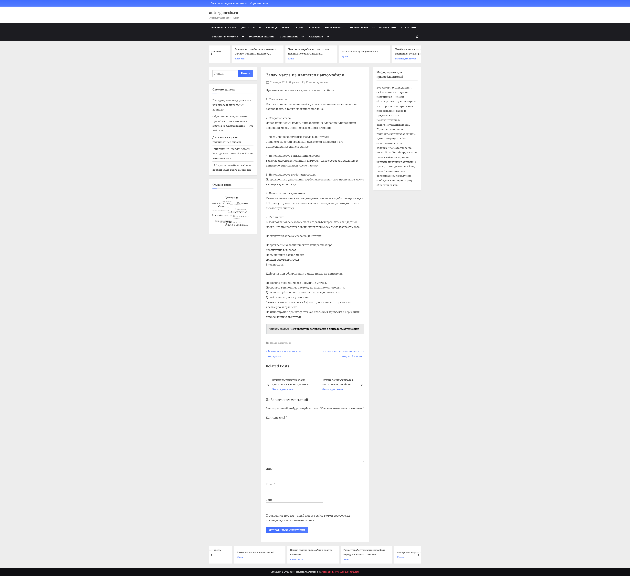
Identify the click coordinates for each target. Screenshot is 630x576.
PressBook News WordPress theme (340, 571)
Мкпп (219, 557)
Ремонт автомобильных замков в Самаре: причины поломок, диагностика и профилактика (237, 52)
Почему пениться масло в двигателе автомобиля (338, 382)
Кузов (299, 27)
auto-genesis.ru (223, 12)
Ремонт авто (387, 27)
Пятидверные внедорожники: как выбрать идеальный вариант (232, 104)
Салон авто (408, 27)
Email (270, 484)
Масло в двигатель (280, 342)
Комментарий (276, 417)
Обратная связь (259, 3)
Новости (314, 27)
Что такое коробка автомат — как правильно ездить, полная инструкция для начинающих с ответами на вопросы (290, 52)
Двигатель (248, 27)
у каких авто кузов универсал (341, 51)
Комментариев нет (317, 82)
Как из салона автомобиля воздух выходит (291, 552)
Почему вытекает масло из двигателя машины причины (290, 382)
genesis (296, 82)
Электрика (315, 36)
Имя (270, 468)
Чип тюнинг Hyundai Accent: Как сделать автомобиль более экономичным (232, 153)
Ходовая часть (358, 27)
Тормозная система (261, 36)
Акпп (272, 58)
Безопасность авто (223, 27)
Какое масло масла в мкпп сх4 (234, 552)
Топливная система (225, 36)
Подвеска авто (334, 27)
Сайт (269, 500)
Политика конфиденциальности (229, 3)
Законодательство (278, 27)
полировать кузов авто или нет (395, 552)
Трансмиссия (289, 36)
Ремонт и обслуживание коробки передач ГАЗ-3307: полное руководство (343, 552)
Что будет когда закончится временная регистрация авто (394, 51)
